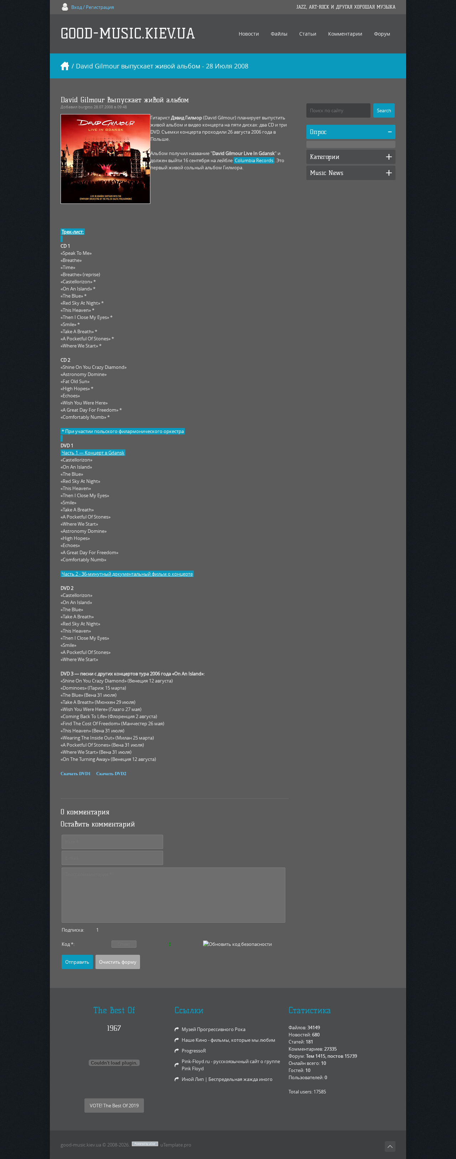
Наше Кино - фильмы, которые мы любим (228, 1040)
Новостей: (300, 1034)
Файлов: (297, 1027)
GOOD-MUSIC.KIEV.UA (128, 33)
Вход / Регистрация (92, 7)
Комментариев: (306, 1049)
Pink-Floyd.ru (196, 1061)
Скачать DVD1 (76, 773)
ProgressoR (194, 1050)
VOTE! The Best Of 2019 (114, 1105)
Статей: (297, 1042)
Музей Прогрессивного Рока (213, 1029)
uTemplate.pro (175, 1145)
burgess (85, 106)
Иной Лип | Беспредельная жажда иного (227, 1079)
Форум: (297, 1056)
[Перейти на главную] (65, 65)
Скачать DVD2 (111, 773)
